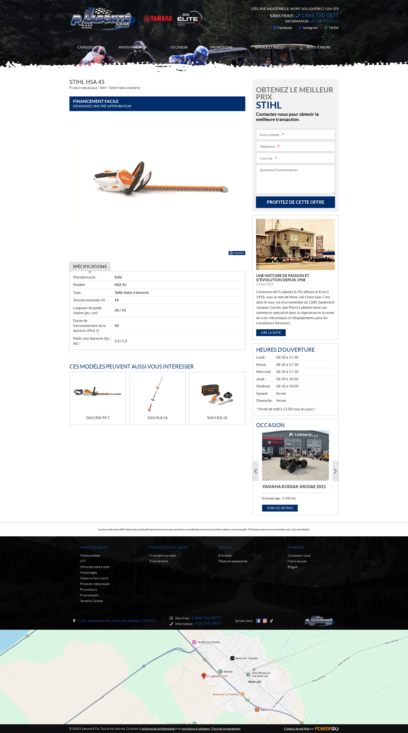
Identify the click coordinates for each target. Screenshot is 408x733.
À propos (296, 547)
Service (225, 547)
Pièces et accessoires (232, 561)
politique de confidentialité (158, 728)
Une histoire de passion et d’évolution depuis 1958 (282, 277)
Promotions (88, 589)
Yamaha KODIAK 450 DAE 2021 (294, 486)
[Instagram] (265, 621)
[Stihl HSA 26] (217, 394)
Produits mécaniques (95, 584)
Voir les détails (280, 508)
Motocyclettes (90, 555)
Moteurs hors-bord (94, 578)
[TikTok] (271, 621)
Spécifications (90, 266)
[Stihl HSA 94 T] (97, 394)
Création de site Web (297, 728)
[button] (256, 471)
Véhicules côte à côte (94, 567)
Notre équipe (297, 561)
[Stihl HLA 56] (157, 394)
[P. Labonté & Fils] (103, 18)
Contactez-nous (299, 555)
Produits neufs (93, 547)
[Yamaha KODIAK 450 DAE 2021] (295, 455)
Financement (89, 595)
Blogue (293, 567)
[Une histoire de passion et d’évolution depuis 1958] (295, 244)
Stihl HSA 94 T (97, 418)
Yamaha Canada (91, 601)
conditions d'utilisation (196, 728)
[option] (295, 471)
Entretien (225, 555)
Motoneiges (88, 572)
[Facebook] (258, 621)
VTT (83, 561)
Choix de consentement (225, 728)
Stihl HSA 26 (217, 418)
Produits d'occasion (168, 547)
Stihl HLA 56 (157, 418)
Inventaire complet (162, 555)
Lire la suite (271, 332)
